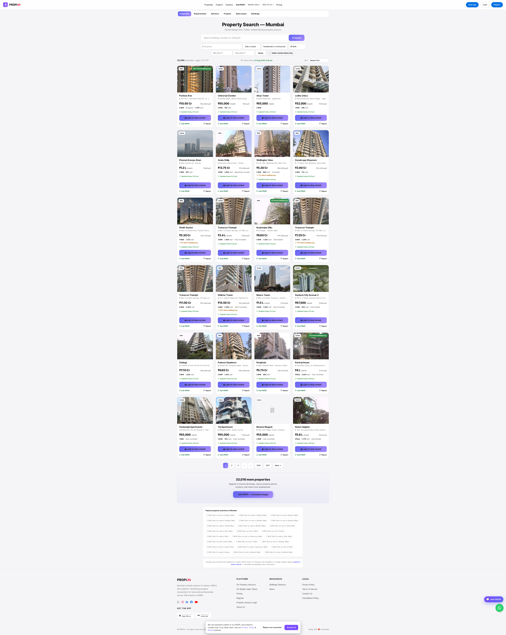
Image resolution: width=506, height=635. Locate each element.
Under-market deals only (282, 53)
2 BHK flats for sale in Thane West (220, 526)
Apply (260, 53)
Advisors (229, 5)
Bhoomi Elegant (264, 427)
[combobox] (221, 46)
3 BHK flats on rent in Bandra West (284, 515)
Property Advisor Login (247, 602)
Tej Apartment (225, 427)
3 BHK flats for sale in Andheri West (221, 521)
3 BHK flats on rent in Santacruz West (247, 536)
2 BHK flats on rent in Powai (273, 531)
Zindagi (183, 362)
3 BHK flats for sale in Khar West (220, 531)
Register (497, 5)
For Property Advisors (246, 584)
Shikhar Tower (225, 295)
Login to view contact (196, 118)
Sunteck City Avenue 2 (306, 295)
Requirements (200, 14)
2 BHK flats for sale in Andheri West (253, 515)
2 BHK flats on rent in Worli (246, 542)
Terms (251, 627)
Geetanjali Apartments (190, 427)
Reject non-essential (272, 627)
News (272, 589)
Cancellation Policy (310, 598)
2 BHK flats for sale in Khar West (279, 536)
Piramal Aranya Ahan (190, 160)
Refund (211, 630)
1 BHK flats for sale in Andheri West (279, 552)
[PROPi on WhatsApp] (178, 602)
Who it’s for (268, 5)
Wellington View (264, 160)
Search (297, 38)
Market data (254, 5)
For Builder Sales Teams (247, 589)
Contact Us (307, 593)
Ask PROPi (240, 5)
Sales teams (241, 14)
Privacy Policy (308, 584)
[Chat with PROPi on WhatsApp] (499, 608)
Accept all (291, 627)
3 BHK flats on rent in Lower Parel (220, 547)
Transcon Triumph (227, 227)
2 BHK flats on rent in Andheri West (221, 515)
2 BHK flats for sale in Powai (218, 552)
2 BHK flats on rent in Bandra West (284, 521)
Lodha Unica (301, 95)
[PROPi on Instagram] (182, 602)
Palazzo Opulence (227, 362)
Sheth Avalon (186, 227)
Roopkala (261, 362)
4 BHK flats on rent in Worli (282, 547)
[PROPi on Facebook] (191, 602)
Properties (208, 5)
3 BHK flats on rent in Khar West (282, 526)
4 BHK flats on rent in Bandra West (247, 552)
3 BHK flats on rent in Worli (247, 531)
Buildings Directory (277, 584)
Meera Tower (263, 295)
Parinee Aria (185, 95)
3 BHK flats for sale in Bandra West (252, 526)
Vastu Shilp (223, 160)
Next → (278, 465)
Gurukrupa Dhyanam (306, 160)
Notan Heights (302, 427)
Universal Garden (227, 95)
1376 (259, 465)
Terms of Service (309, 589)
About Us (241, 607)
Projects (219, 5)
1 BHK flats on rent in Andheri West (275, 542)
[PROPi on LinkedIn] (187, 602)
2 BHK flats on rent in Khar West (219, 542)
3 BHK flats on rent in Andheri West (253, 521)
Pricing (279, 5)
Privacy (245, 627)
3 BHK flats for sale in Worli (217, 536)
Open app (472, 5)
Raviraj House (302, 362)
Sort (306, 60)
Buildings (255, 14)
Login (485, 5)
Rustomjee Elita (264, 227)
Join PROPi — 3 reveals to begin (253, 494)
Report (208, 124)
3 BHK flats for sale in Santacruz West (252, 547)
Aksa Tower (262, 95)
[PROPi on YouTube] (196, 602)
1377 (268, 465)
